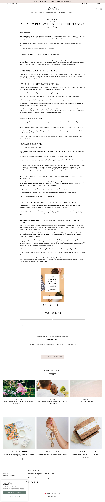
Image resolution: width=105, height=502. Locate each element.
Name (21, 318)
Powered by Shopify (52, 496)
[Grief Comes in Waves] (86, 388)
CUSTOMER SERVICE (8, 478)
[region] (14, 490)
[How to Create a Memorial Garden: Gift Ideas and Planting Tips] (19, 388)
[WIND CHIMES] (52, 433)
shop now (52, 459)
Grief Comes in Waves (86, 401)
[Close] (26, 481)
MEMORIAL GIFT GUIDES (9, 476)
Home (47, 19)
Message (23, 325)
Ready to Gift (33, 12)
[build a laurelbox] (19, 433)
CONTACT (5, 471)
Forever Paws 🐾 (7, 4)
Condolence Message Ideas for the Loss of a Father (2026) (52, 402)
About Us (71, 12)
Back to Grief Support (53, 357)
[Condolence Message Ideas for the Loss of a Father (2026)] (52, 388)
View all (52, 374)
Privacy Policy (58, 344)
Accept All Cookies (14, 492)
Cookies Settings (14, 496)
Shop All (41, 12)
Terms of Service (69, 344)
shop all (19, 459)
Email (54, 318)
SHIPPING (5, 473)
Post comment (52, 339)
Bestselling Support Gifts (51, 12)
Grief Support (54, 19)
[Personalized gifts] (86, 433)
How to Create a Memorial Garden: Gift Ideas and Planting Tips (19, 402)
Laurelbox (45, 261)
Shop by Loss (62, 12)
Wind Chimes (15, 4)
